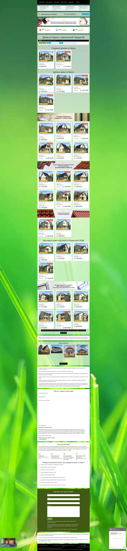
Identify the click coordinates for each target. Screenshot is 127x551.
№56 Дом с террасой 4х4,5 (44, 62)
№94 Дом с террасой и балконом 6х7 (63, 202)
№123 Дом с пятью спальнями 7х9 (45, 274)
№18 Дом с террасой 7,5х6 (79, 153)
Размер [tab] (44, 40)
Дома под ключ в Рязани (49, 14)
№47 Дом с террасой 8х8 (43, 105)
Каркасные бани (64, 2)
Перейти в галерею (63, 363)
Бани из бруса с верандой (81, 330)
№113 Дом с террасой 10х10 (79, 302)
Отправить (50, 518)
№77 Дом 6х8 (76, 202)
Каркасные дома (49, 2)
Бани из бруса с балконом (72, 330)
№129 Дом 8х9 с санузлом (44, 302)
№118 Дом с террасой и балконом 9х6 (63, 182)
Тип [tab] (41, 40)
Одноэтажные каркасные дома (46, 330)
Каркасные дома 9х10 (55, 330)
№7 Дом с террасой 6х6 (60, 134)
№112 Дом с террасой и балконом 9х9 (81, 322)
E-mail (48, 501)
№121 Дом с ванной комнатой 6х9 (80, 86)
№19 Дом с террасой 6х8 (43, 182)
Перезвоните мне (85, 14)
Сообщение (49, 505)
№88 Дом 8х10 (59, 302)
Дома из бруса (42, 2)
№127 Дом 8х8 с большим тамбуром (63, 254)
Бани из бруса (56, 2)
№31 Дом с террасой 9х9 (78, 254)
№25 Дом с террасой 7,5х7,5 (79, 182)
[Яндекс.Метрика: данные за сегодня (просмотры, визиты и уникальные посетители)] (87, 545)
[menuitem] (41, 2)
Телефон (48, 497)
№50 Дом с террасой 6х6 (61, 62)
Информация (71, 2)
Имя (48, 493)
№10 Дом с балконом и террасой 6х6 (46, 153)
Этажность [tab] (50, 40)
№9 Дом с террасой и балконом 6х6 (80, 134)
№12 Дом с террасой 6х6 (61, 153)
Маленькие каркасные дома (64, 330)
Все (55, 40)
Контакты (78, 2)
